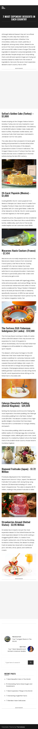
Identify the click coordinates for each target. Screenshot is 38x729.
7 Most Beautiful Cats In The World (18, 679)
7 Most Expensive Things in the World (19, 691)
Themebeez (20, 727)
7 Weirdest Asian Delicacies (16, 701)
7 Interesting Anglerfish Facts (16, 696)
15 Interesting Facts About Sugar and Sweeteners (19, 685)
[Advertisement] (19, 90)
